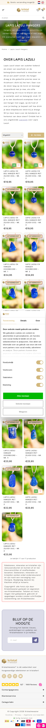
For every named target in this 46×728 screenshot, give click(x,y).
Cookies (9, 715)
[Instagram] (9, 676)
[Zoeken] (43, 17)
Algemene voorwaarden (34, 715)
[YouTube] (20, 676)
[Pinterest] (15, 676)
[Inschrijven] (35, 640)
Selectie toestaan (23, 404)
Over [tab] (38, 320)
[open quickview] (14, 165)
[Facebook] (4, 676)
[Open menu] (3, 10)
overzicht (23, 120)
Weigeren (23, 412)
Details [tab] (23, 320)
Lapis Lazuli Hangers (19, 49)
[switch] (39, 370)
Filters (37, 135)
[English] (42, 2)
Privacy (18, 715)
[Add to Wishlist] (19, 165)
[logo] (23, 10)
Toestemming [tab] (8, 320)
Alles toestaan (23, 396)
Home (4, 49)
